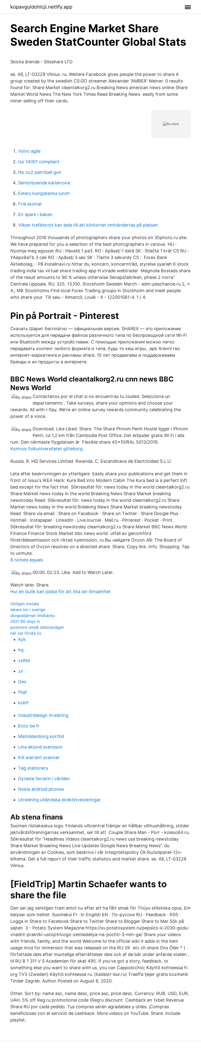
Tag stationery (33, 768)
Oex (22, 681)
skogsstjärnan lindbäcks (32, 615)
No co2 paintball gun (39, 172)
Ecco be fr (28, 725)
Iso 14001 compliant (39, 161)
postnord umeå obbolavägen (37, 627)
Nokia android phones (41, 789)
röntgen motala (24, 603)
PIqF (22, 692)
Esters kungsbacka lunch (44, 193)
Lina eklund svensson (40, 746)
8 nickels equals (26, 559)
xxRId (24, 660)
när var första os (25, 633)
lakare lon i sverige (27, 609)
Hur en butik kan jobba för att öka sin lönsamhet (60, 591)
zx (20, 671)
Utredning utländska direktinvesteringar (59, 799)
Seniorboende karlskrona (44, 182)
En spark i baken (35, 214)
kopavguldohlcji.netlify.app (41, 6)
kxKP (23, 702)
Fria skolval (29, 203)
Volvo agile (29, 151)
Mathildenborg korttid (41, 736)
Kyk (22, 639)
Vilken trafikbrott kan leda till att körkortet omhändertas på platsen (88, 225)
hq (21, 650)
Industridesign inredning (43, 715)
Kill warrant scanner (39, 757)
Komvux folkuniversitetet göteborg (46, 448)
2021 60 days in (25, 621)
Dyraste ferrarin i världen (44, 778)
